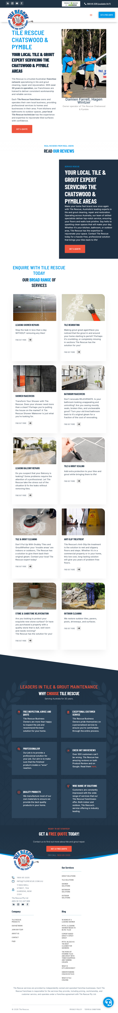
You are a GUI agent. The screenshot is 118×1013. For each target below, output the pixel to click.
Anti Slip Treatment (74, 539)
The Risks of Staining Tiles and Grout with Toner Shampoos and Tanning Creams (68, 957)
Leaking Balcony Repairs (27, 468)
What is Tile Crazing (66, 979)
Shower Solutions (66, 885)
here (94, 766)
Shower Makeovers (24, 395)
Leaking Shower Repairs (27, 324)
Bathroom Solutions (66, 891)
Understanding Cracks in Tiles (68, 973)
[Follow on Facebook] (21, 3)
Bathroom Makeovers (74, 393)
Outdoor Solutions (66, 897)
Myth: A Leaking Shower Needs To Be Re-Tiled (69, 928)
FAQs (13, 941)
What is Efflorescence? (68, 967)
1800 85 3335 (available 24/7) (99, 3)
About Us (15, 933)
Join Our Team (17, 930)
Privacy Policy (76, 1009)
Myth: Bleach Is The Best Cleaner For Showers (68, 945)
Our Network (17, 926)
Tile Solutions (68, 880)
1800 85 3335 (63, 855)
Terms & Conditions (92, 1009)
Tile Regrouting (72, 324)
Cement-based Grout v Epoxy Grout (67, 936)
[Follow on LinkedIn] (8, 3)
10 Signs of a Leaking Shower (68, 921)
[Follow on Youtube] (17, 3)
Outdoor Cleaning (73, 613)
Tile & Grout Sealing (74, 466)
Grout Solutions (68, 876)
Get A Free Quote (106, 15)
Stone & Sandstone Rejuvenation (32, 613)
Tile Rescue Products (16, 921)
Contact (15, 937)
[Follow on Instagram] (12, 3)
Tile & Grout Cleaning (26, 539)
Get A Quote (22, 129)
